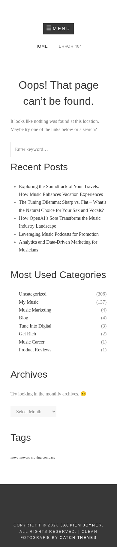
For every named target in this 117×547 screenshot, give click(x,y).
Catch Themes (78, 538)
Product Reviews (35, 349)
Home (42, 46)
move (14, 457)
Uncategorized (32, 293)
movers (25, 457)
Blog (23, 317)
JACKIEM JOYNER (58, 9)
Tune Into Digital (35, 325)
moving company (43, 457)
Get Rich (27, 333)
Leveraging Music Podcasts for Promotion (59, 234)
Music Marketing (35, 309)
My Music (28, 302)
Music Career (31, 341)
